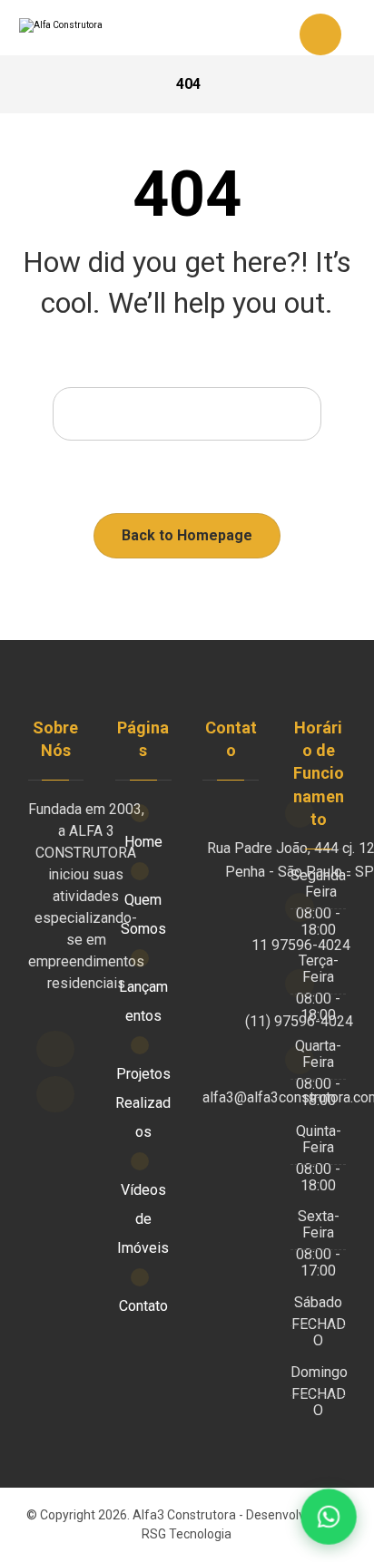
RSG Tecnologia (186, 1534)
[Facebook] (55, 1049)
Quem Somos (143, 914)
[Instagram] (55, 1094)
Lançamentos (143, 1001)
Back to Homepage (187, 535)
